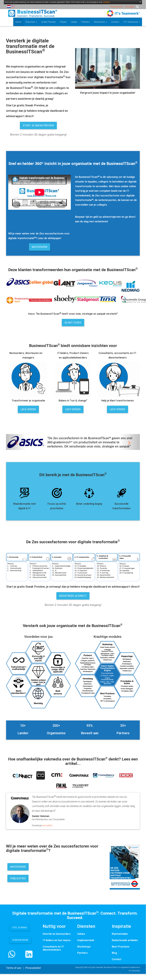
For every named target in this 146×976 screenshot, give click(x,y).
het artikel (47, 825)
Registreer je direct (73, 595)
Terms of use (13, 967)
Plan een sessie (20, 940)
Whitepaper (39, 247)
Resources (99, 21)
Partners (85, 21)
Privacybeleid (33, 967)
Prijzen (63, 21)
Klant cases (73, 322)
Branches (31, 21)
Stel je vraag (19, 927)
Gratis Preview (48, 21)
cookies (106, 2)
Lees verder (28, 409)
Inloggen (130, 6)
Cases (74, 21)
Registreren (116, 6)
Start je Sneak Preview (38, 125)
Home (18, 21)
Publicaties (18, 878)
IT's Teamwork (130, 21)
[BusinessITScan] (32, 13)
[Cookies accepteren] (140, 2)
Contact (115, 21)
